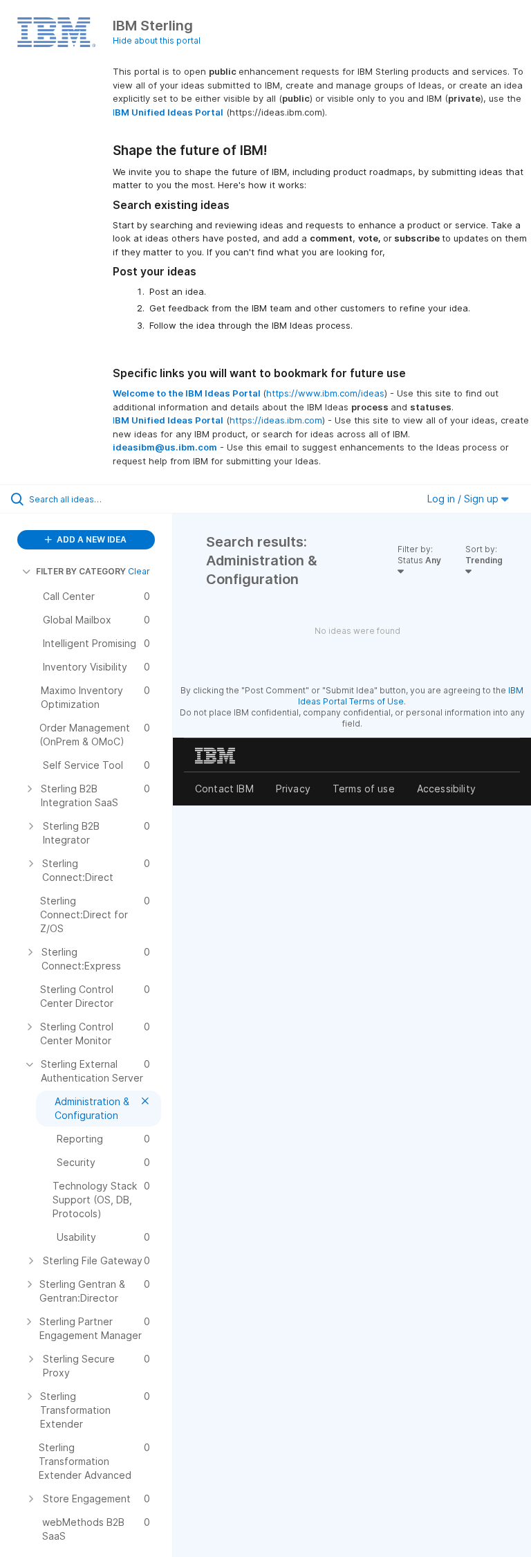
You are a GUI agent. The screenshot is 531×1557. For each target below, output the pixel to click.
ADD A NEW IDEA (91, 539)
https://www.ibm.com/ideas (325, 393)
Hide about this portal (157, 40)
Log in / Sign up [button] (464, 498)
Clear (139, 571)
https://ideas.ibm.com (276, 420)
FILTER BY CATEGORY (81, 571)
